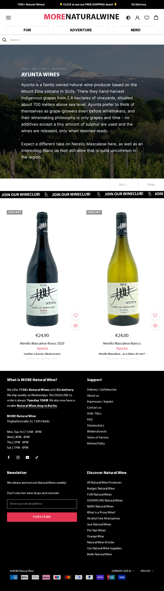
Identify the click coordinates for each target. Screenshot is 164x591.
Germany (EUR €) (121, 571)
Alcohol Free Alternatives (103, 518)
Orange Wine (95, 536)
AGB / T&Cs (94, 413)
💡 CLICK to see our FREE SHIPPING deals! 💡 (88, 4)
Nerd (136, 30)
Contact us (94, 407)
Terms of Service (97, 437)
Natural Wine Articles (100, 542)
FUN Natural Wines (99, 494)
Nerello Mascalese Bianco (122, 344)
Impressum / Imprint (100, 401)
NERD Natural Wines (100, 506)
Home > (26, 69)
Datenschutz (95, 425)
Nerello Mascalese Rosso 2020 (42, 344)
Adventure (81, 30)
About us (93, 395)
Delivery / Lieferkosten (102, 389)
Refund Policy (96, 443)
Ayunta (42, 349)
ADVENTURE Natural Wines (105, 500)
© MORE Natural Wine (22, 571)
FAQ (90, 419)
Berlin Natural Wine (99, 554)
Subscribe (42, 517)
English (145, 571)
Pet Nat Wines (96, 530)
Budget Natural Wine (101, 488)
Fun (27, 30)
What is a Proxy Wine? (101, 512)
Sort (122, 184)
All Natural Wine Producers (104, 482)
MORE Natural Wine (49, 359)
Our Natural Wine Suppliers (104, 548)
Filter (151, 184)
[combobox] (34, 40)
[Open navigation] (8, 17)
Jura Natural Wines (99, 524)
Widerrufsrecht (97, 431)
